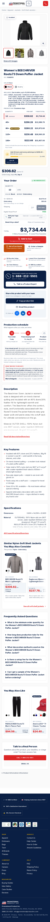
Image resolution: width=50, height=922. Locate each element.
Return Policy (32, 870)
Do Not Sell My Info (41, 915)
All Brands (5, 851)
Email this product (26, 307)
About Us (5, 864)
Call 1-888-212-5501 (25, 758)
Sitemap (15, 917)
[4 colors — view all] (37, 715)
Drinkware (6, 841)
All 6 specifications (12, 533)
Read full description (12, 437)
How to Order (32, 844)
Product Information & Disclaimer (15, 773)
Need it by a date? (25, 222)
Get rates (41, 207)
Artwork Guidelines (34, 848)
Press (4, 870)
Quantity (9, 186)
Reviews (5, 893)
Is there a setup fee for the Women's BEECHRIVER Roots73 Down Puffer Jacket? (23, 662)
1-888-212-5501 (24, 276)
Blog (3, 873)
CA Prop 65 (7, 917)
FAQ (28, 864)
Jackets (17, 10)
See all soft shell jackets (33, 606)
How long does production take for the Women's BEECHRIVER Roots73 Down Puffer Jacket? (24, 638)
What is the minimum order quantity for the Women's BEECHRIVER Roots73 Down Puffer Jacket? (24, 625)
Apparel (10, 10)
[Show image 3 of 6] (30, 53)
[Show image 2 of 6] (19, 53)
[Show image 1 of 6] (8, 53)
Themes (5, 854)
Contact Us (31, 838)
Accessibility (28, 915)
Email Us (25, 764)
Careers (5, 867)
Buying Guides (7, 883)
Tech (4, 848)
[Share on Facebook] (17, 313)
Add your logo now (25, 216)
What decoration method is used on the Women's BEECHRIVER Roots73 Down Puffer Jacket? (24, 650)
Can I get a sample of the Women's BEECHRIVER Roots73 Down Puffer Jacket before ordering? (24, 675)
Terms (20, 915)
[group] (25, 577)
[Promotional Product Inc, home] (17, 3)
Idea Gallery (6, 886)
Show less (25, 437)
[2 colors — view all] (8, 570)
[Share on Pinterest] (29, 313)
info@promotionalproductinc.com (26, 911)
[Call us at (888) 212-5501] (45, 3)
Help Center (31, 841)
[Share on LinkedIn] (23, 313)
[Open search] (28, 3)
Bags (4, 844)
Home (4, 10)
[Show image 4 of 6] (42, 53)
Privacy (30, 873)
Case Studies (7, 889)
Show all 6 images (10, 61)
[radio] (8, 86)
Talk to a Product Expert (27, 284)
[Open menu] (3, 3)
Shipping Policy (33, 867)
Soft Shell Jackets (28, 10)
